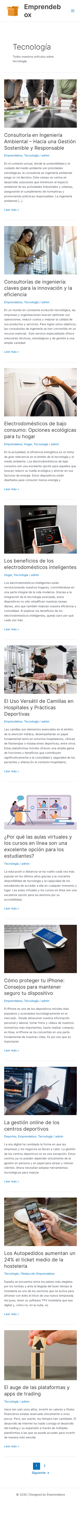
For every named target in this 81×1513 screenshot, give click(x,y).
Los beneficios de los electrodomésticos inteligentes (40, 564)
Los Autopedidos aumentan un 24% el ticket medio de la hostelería (39, 1259)
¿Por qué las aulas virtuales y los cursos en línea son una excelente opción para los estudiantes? (38, 846)
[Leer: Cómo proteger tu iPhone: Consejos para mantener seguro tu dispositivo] (40, 948)
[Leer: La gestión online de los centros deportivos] (40, 1090)
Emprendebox (42, 11)
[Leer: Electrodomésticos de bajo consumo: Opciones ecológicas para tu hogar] (40, 392)
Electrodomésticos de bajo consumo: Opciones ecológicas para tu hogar (40, 430)
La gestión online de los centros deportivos (31, 1125)
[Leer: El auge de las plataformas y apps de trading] (40, 1355)
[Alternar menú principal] (73, 11)
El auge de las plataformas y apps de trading (37, 1390)
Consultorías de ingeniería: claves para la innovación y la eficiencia (38, 288)
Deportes (10, 1136)
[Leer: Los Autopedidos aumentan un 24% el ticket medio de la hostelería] (40, 1221)
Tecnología (31, 155)
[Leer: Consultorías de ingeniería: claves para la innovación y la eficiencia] (40, 250)
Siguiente (40, 1473)
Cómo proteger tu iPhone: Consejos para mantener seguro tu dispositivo (34, 986)
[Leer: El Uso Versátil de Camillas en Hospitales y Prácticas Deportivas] (40, 669)
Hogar (28, 444)
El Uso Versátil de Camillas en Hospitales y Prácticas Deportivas (39, 707)
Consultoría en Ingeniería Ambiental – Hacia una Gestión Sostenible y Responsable (40, 141)
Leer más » (11, 209)
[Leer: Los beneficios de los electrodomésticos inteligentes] (40, 529)
